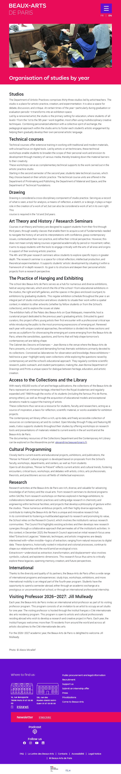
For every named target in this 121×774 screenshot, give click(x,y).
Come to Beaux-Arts (73, 701)
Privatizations (69, 697)
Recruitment (68, 679)
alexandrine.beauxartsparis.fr (71, 442)
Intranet (23, 706)
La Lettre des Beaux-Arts (41, 753)
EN (110, 15)
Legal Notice (94, 753)
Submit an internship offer (75, 688)
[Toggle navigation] (106, 8)
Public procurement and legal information (84, 675)
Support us (67, 684)
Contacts (62, 753)
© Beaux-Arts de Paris (60, 758)
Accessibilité (78, 753)
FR (102, 15)
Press (65, 692)
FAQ (22, 753)
